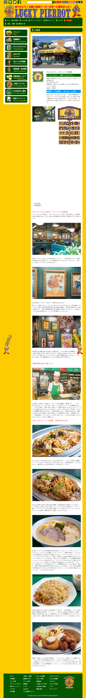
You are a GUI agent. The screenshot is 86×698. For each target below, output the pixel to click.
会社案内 (15, 20)
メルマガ (60, 20)
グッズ (25, 686)
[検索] (53, 2)
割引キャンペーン (50, 20)
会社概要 (12, 678)
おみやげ (25, 689)
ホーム (8, 20)
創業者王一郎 (21, 24)
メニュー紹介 (26, 681)
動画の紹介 (39, 689)
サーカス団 (24, 20)
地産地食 (38, 681)
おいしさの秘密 (40, 676)
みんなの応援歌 (54, 678)
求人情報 (12, 691)
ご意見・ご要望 (11, 24)
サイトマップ (53, 689)
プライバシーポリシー (36, 20)
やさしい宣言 (40, 678)
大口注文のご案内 (41, 686)
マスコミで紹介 (54, 684)
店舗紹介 (25, 684)
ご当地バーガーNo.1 (41, 684)
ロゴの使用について (28, 691)
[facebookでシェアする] (19, 2)
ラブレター (52, 681)
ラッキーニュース (54, 676)
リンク (51, 686)
